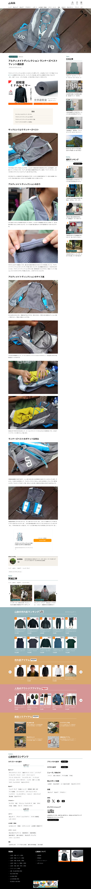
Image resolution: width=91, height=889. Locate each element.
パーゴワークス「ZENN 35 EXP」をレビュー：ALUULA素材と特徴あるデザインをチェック (20, 603)
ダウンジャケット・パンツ (15, 772)
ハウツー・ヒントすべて (14, 837)
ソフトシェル (12, 780)
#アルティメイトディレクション (15, 67)
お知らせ (63, 7)
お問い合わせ (40, 863)
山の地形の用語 (13, 876)
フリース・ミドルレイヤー (15, 777)
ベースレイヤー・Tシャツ (14, 775)
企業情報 (39, 855)
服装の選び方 (12, 835)
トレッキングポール (20, 794)
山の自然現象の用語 (14, 878)
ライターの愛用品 (35, 816)
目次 (33, 111)
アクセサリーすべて (28, 805)
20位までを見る (77, 163)
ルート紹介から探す (65, 784)
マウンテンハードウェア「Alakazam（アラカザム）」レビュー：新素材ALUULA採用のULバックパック (45, 604)
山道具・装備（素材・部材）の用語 (18, 865)
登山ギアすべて (17, 796)
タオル (38, 803)
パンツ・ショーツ (31, 775)
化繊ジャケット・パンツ (27, 772)
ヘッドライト (12, 794)
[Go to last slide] (9, 593)
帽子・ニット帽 (36, 780)
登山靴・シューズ (22, 789)
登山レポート (12, 816)
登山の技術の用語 (14, 873)
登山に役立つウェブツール (15, 833)
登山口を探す (56, 784)
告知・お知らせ (56, 775)
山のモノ (14, 568)
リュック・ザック (26, 568)
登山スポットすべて (75, 784)
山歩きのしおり (12, 844)
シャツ (23, 775)
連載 (59, 7)
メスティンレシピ (26, 826)
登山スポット (70, 7)
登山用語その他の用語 (15, 881)
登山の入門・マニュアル (30, 835)
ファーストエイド (20, 791)
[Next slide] (56, 593)
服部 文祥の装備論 (32, 844)
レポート (35, 7)
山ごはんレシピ (12, 826)
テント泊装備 (12, 791)
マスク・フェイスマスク (14, 782)
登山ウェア (15, 7)
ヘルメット (29, 794)
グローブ (20, 805)
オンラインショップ (69, 612)
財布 (35, 803)
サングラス (11, 803)
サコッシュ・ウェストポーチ (25, 803)
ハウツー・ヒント (52, 7)
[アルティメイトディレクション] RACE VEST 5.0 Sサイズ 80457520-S (24, 543)
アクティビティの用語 (15, 868)
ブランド (77, 7)
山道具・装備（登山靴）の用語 (17, 860)
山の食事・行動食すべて (37, 826)
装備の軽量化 (33, 833)
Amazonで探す (42, 540)
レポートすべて (12, 819)
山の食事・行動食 (43, 7)
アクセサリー (28, 7)
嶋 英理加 (20, 559)
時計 (16, 803)
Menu (81, 3)
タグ (82, 7)
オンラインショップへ (52, 820)
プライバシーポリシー (42, 860)
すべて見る (64, 761)
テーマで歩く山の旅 (21, 844)
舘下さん (10, 75)
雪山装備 (11, 796)
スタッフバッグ (37, 794)
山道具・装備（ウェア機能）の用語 (18, 863)
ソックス (29, 780)
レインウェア (38, 772)
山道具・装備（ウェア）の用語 (17, 858)
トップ (9, 7)
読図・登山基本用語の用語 (16, 871)
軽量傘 (14, 805)
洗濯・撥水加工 (19, 835)
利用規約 (39, 858)
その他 (10, 805)
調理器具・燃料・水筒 (33, 789)
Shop (77, 3)
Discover (72, 3)
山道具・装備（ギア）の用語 (16, 855)
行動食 (18, 826)
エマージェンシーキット (31, 791)
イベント (50, 775)
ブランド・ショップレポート (22, 816)
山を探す (50, 784)
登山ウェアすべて (25, 782)
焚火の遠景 (40, 844)
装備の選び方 (25, 833)
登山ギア (22, 7)
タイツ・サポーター (20, 780)
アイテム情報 (65, 775)
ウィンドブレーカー (26, 777)
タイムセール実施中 (42, 538)
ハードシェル (36, 777)
